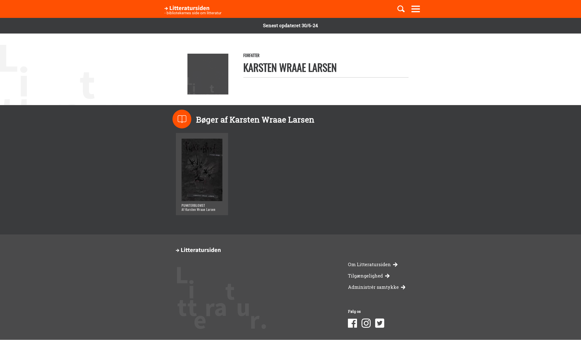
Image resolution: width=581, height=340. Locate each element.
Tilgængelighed (365, 276)
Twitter (379, 323)
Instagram (366, 323)
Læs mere (196, 206)
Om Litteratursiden (369, 264)
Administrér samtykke (373, 287)
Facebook (352, 323)
